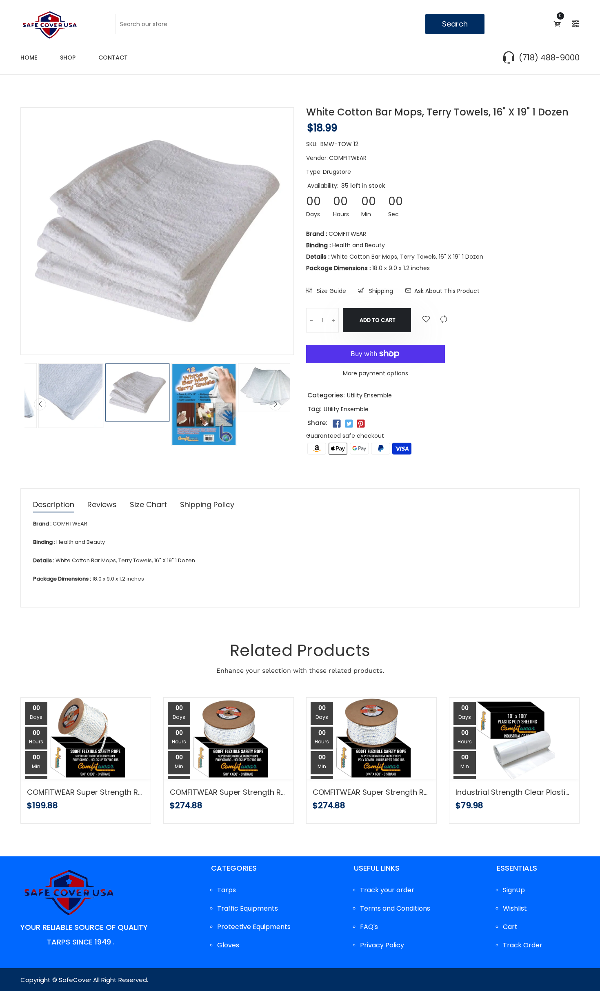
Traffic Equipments (247, 908)
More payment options (375, 373)
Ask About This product (447, 291)
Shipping (380, 291)
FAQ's (369, 926)
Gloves (228, 945)
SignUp (514, 890)
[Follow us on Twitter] (348, 424)
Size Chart (148, 505)
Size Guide (330, 291)
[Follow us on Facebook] (336, 424)
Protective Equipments (254, 926)
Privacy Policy (382, 945)
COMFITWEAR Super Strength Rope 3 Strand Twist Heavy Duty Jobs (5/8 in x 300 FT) (85, 792)
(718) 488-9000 (549, 57)
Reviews (102, 505)
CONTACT (113, 57)
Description (53, 505)
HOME (28, 57)
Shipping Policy (207, 505)
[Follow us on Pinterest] (360, 424)
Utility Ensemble (369, 395)
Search (455, 24)
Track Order (522, 945)
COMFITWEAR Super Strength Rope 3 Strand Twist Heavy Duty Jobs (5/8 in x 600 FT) (228, 792)
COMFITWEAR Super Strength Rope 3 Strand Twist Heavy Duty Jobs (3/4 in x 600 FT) (371, 792)
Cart (510, 926)
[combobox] (300, 24)
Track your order (387, 890)
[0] (556, 24)
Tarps (226, 890)
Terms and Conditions (395, 908)
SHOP (68, 57)
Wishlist (515, 908)
